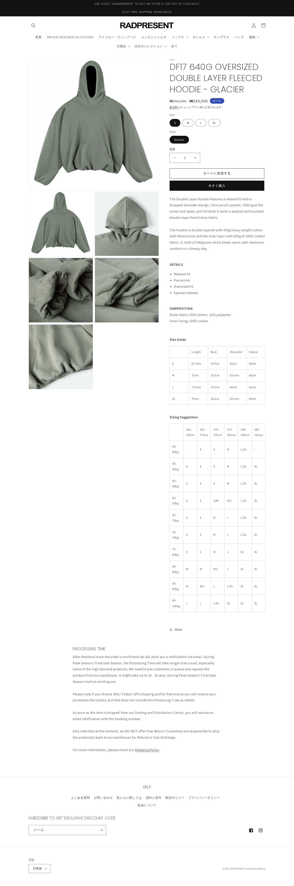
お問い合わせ (103, 798)
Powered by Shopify (255, 868)
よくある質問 (80, 798)
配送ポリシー (175, 798)
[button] (33, 25)
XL (214, 123)
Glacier (179, 140)
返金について (147, 805)
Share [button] (179, 629)
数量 (172, 149)
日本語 (37, 868)
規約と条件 (154, 798)
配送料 (174, 107)
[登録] (101, 830)
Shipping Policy (147, 750)
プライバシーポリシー (204, 798)
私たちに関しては (129, 798)
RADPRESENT (237, 868)
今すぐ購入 (217, 186)
